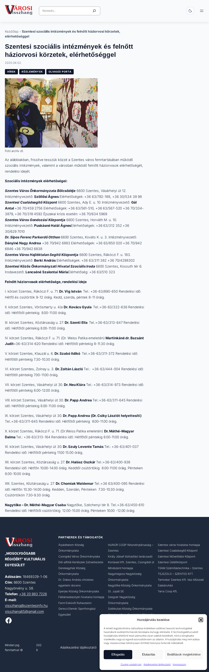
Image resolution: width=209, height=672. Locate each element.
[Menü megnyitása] (202, 11)
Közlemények (32, 71)
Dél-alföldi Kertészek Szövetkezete (80, 562)
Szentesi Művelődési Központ (176, 556)
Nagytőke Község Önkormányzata (129, 585)
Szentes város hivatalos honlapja (179, 544)
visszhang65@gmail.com (24, 611)
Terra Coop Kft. (168, 591)
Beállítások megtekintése (184, 654)
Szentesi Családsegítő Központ (178, 550)
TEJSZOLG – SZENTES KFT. (176, 573)
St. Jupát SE (116, 591)
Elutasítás (148, 654)
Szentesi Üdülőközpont (172, 562)
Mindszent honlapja (120, 568)
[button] (201, 620)
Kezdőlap (12, 31)
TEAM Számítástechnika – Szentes (180, 568)
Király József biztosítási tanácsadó (130, 556)
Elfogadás (118, 654)
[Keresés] (94, 11)
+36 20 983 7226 (33, 594)
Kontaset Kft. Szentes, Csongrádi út (131, 562)
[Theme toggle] (190, 11)
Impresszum (179, 664)
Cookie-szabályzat (131, 664)
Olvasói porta (60, 71)
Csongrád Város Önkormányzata (79, 556)
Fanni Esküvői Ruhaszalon (75, 603)
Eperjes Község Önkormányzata (78, 591)
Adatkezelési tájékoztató (157, 664)
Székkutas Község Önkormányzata (130, 608)
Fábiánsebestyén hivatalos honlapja (81, 597)
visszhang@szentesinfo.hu (26, 606)
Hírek (11, 71)
